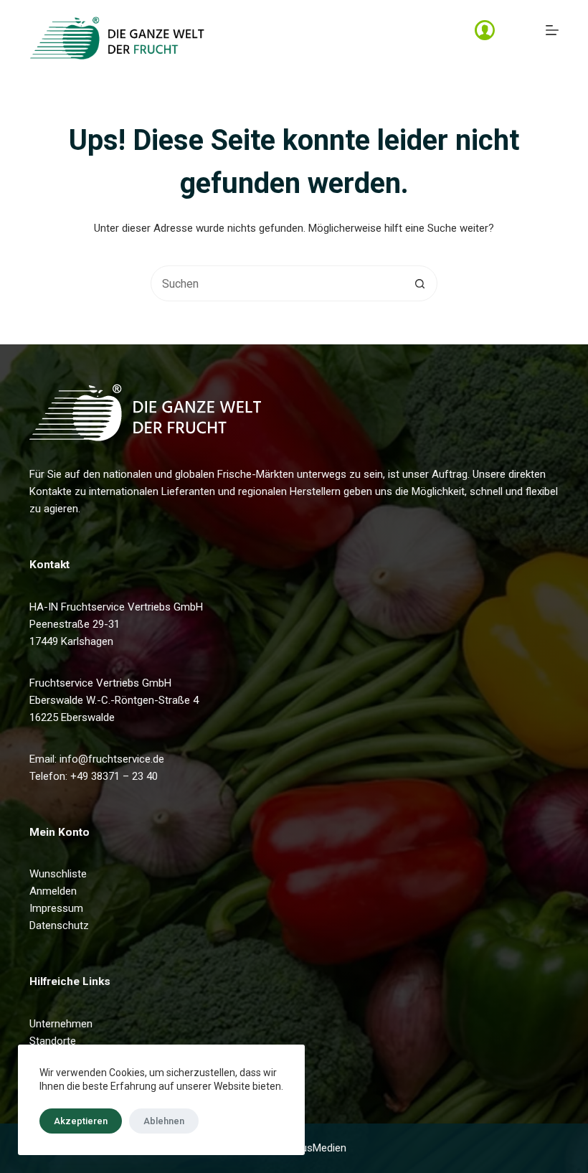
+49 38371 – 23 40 (114, 776)
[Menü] (552, 30)
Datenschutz (59, 925)
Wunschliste (58, 873)
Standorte (52, 1041)
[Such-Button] (419, 283)
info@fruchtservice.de (112, 759)
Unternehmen (61, 1023)
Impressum (56, 908)
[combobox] (276, 283)
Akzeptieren (81, 1121)
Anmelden (53, 891)
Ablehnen (163, 1121)
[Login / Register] (485, 30)
